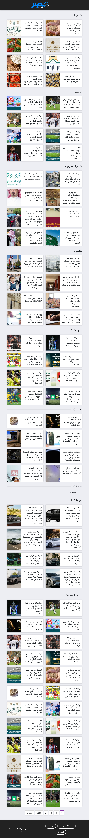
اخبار (79, 15)
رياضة (78, 91)
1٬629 (39, 813)
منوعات (77, 330)
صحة (79, 486)
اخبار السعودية (73, 166)
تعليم (79, 250)
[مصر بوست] (40, 5)
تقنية (79, 409)
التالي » (29, 813)
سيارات (78, 500)
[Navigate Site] (80, 5)
